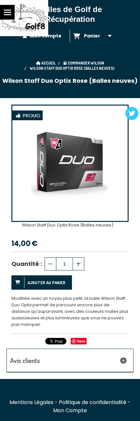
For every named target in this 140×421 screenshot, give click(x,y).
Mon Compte (70, 410)
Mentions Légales (31, 402)
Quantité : (26, 264)
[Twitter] (131, 113)
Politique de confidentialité (92, 402)
